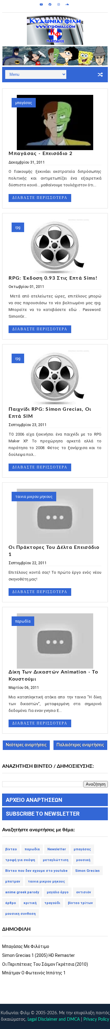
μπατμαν (12, 881)
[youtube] (41, 5)
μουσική (83, 860)
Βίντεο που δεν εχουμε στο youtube (36, 871)
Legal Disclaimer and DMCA (54, 1019)
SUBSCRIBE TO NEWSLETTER (42, 813)
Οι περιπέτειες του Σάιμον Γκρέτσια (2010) (45, 964)
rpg (17, 227)
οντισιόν (83, 892)
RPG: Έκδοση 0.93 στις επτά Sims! (53, 278)
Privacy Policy (96, 1019)
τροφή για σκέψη (20, 860)
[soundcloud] (67, 5)
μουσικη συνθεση (20, 914)
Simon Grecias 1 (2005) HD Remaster (38, 955)
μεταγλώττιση (55, 860)
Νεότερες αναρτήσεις (26, 745)
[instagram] (59, 5)
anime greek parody (22, 892)
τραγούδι (52, 903)
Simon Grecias (87, 871)
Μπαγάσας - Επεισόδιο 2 (40, 153)
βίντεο (11, 849)
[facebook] (50, 5)
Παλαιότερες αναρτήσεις (80, 745)
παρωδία (23, 621)
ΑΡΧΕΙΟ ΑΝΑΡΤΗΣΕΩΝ (34, 800)
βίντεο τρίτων (80, 903)
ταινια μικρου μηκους (34, 497)
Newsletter (56, 849)
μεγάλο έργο (57, 892)
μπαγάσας (23, 103)
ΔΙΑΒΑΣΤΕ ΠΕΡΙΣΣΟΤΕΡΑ (40, 198)
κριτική (30, 903)
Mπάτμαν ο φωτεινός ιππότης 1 (34, 972)
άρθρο (10, 903)
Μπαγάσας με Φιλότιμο (25, 946)
